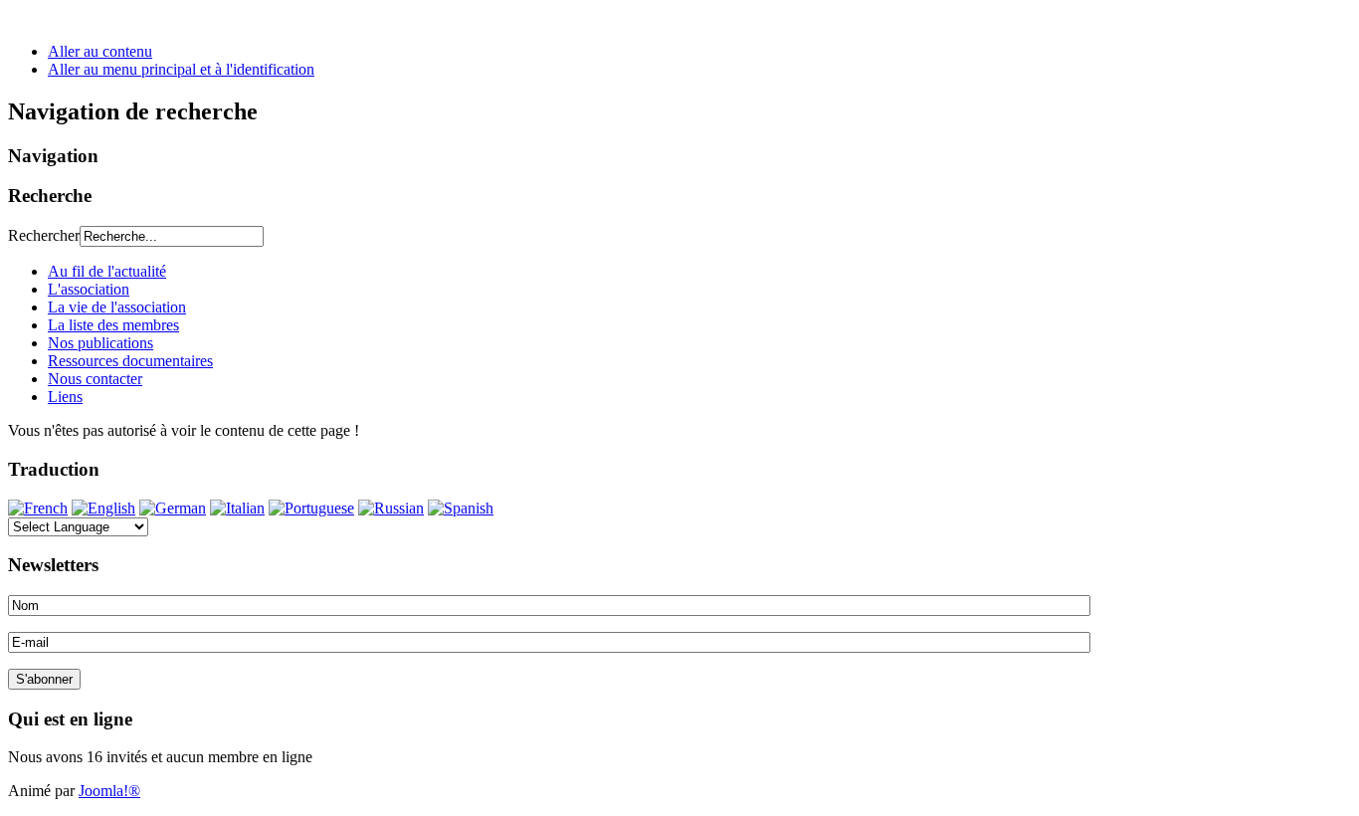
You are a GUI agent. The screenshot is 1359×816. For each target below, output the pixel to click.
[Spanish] (460, 508)
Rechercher (44, 235)
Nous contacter (95, 378)
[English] (103, 508)
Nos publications (100, 342)
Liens (65, 396)
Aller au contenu (100, 51)
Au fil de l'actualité (107, 271)
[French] (38, 508)
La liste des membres (113, 324)
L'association (88, 289)
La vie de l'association (117, 307)
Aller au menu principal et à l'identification (181, 69)
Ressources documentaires (130, 360)
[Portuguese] (311, 508)
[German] (172, 508)
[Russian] (391, 508)
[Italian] (237, 508)
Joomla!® (109, 790)
